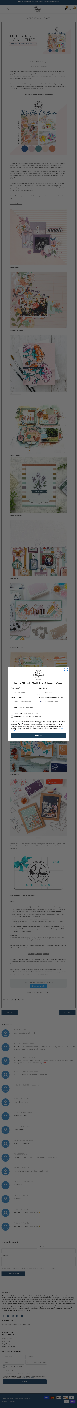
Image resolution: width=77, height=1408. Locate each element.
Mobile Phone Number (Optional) (51, 698)
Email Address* (16, 698)
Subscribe (38, 735)
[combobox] (42, 701)
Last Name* (43, 688)
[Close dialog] (66, 669)
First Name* (15, 688)
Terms (19, 730)
